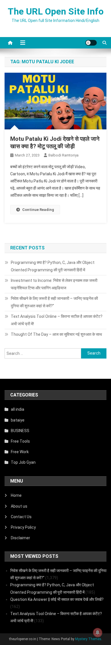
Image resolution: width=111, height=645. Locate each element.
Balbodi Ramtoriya (63, 155)
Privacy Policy (23, 527)
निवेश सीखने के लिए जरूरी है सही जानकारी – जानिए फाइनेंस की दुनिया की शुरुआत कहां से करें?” (54, 302)
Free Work (20, 451)
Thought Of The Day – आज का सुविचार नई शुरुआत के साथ (56, 334)
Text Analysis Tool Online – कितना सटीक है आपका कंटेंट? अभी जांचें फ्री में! (56, 320)
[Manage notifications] (97, 632)
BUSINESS (20, 430)
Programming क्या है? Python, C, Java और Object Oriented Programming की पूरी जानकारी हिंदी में (52, 266)
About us (19, 506)
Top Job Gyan (23, 462)
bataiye (17, 420)
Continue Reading (38, 209)
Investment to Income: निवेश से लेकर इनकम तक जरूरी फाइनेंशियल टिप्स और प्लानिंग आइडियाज (54, 284)
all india (17, 409)
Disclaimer (20, 538)
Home (16, 495)
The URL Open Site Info (56, 11)
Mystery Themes (88, 639)
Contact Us (21, 516)
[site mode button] (91, 43)
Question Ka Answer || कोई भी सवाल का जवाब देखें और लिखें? (57, 599)
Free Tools (20, 441)
